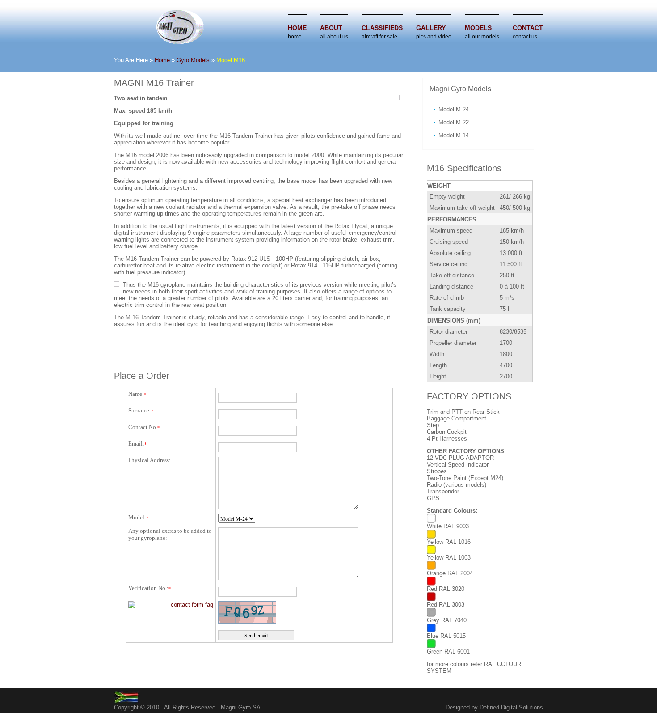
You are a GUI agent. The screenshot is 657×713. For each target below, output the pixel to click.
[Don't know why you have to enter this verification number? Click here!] (170, 604)
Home (162, 60)
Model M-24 (453, 109)
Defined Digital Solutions (511, 707)
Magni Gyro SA (241, 707)
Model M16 (230, 60)
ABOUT (331, 27)
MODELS (478, 27)
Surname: (139, 410)
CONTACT (528, 27)
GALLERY (431, 27)
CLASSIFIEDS (382, 27)
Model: (137, 517)
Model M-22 (453, 122)
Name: (136, 393)
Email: (136, 443)
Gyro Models (193, 60)
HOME (297, 27)
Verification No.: (148, 588)
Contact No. (142, 427)
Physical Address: (149, 460)
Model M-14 (453, 135)
